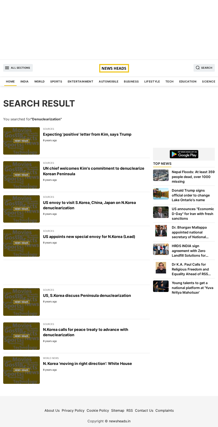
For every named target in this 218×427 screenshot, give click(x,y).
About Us (52, 410)
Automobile (108, 81)
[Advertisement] (109, 30)
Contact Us (144, 410)
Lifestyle (152, 81)
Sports (56, 81)
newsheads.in (120, 421)
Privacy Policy (73, 410)
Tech (169, 81)
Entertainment (80, 81)
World (39, 81)
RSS (129, 410)
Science (208, 81)
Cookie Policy (98, 410)
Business (131, 81)
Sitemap (117, 410)
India (24, 81)
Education (188, 81)
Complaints (164, 410)
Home (10, 81)
